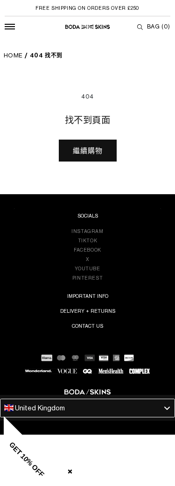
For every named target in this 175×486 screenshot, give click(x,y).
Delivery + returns (87, 311)
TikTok (88, 240)
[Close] (68, 469)
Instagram (87, 231)
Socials (87, 215)
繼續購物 (88, 150)
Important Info (87, 296)
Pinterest (87, 278)
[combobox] (87, 408)
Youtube (87, 268)
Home (13, 55)
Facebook (87, 250)
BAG (158, 26)
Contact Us (87, 326)
